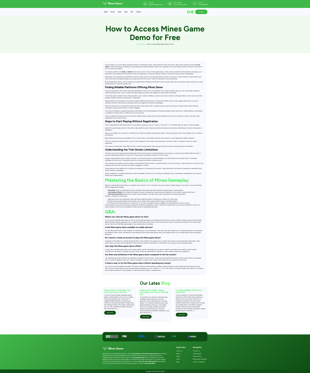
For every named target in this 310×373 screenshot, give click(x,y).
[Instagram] (192, 11)
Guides (144, 44)
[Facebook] (188, 11)
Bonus (113, 12)
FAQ (132, 12)
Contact (138, 12)
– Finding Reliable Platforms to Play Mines (189, 291)
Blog (126, 12)
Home (138, 44)
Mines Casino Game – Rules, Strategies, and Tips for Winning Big (154, 292)
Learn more (110, 312)
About (106, 12)
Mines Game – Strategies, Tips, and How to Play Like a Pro (117, 291)
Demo (119, 12)
